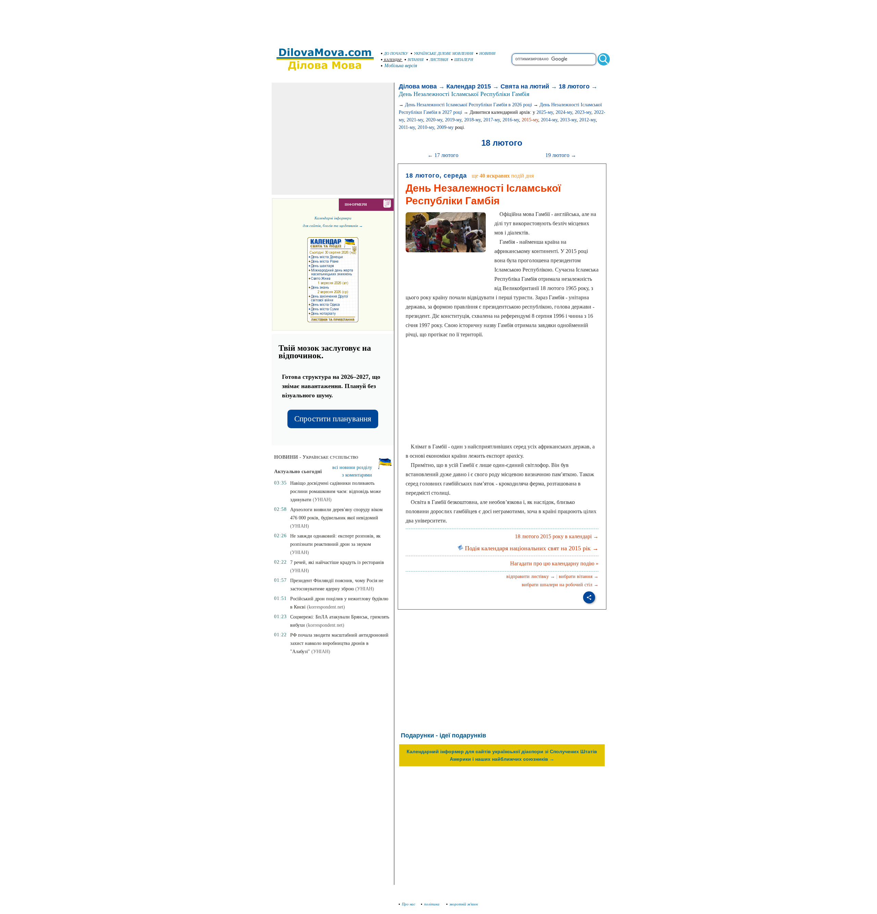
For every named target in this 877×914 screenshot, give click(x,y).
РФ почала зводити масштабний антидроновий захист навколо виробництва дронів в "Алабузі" (339, 643)
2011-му (407, 127)
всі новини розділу (352, 467)
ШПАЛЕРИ (463, 60)
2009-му (445, 127)
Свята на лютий (525, 86)
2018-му (472, 119)
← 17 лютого (443, 155)
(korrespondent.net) (326, 607)
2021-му (415, 119)
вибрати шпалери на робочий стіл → (560, 584)
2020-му (434, 119)
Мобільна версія (401, 65)
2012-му (587, 119)
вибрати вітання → (578, 576)
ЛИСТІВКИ (439, 60)
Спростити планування (332, 418)
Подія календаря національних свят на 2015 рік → (530, 548)
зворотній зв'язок (463, 904)
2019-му (453, 119)
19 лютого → (560, 155)
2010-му (426, 127)
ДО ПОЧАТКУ (396, 53)
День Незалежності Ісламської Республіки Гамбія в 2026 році (468, 104)
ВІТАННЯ (415, 60)
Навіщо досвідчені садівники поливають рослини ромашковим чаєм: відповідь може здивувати (335, 491)
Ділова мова (418, 86)
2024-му (564, 112)
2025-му (544, 112)
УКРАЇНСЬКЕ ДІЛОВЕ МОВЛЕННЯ (443, 53)
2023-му (583, 112)
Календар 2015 (468, 86)
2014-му (549, 119)
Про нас (408, 904)
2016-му (511, 119)
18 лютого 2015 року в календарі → (556, 536)
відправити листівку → (530, 576)
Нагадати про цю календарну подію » (554, 563)
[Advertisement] (438, 20)
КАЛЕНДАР (393, 60)
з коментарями (357, 475)
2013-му (568, 119)
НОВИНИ (487, 53)
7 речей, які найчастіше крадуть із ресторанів (337, 562)
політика (432, 904)
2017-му (491, 119)
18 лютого (574, 86)
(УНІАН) (322, 499)
